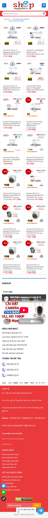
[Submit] (44, 13)
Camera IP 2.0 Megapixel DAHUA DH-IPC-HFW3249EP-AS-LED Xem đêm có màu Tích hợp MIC (35, 53)
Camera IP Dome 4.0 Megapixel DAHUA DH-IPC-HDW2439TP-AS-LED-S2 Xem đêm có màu (12, 89)
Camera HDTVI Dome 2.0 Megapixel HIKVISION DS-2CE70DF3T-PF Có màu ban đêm (11, 196)
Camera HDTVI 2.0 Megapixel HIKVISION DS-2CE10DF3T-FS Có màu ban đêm (11, 232)
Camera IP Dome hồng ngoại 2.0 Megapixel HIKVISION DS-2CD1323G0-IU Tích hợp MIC (34, 125)
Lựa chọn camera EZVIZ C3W (15, 337)
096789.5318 (12, 364)
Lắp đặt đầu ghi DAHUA (12, 349)
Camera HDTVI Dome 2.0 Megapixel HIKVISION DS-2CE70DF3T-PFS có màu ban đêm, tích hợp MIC (35, 160)
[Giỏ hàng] (44, 5)
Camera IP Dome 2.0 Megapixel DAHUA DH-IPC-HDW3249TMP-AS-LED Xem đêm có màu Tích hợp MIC (12, 54)
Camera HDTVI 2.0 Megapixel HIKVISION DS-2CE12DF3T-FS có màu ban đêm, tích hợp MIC (35, 268)
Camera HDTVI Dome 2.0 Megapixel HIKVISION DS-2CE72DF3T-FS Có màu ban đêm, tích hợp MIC (35, 232)
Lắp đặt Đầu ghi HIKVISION (14, 345)
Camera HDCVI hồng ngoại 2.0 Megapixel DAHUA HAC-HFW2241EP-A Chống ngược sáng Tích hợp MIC (35, 90)
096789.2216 (12, 370)
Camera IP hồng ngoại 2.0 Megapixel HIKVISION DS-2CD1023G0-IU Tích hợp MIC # (12, 125)
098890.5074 (12, 375)
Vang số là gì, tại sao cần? (13, 341)
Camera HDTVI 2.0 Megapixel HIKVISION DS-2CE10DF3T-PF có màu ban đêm (35, 196)
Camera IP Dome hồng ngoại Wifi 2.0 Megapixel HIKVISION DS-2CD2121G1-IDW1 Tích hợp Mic (11, 161)
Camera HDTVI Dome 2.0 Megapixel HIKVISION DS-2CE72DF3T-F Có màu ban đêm (12, 268)
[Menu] (4, 5)
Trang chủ (6, 19)
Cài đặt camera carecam (12, 353)
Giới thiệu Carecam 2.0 (12, 333)
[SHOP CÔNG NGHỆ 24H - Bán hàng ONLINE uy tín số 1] (24, 5)
